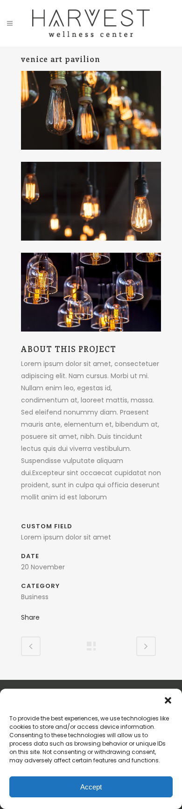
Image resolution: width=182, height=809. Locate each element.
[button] (168, 700)
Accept (91, 787)
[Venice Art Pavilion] (91, 155)
